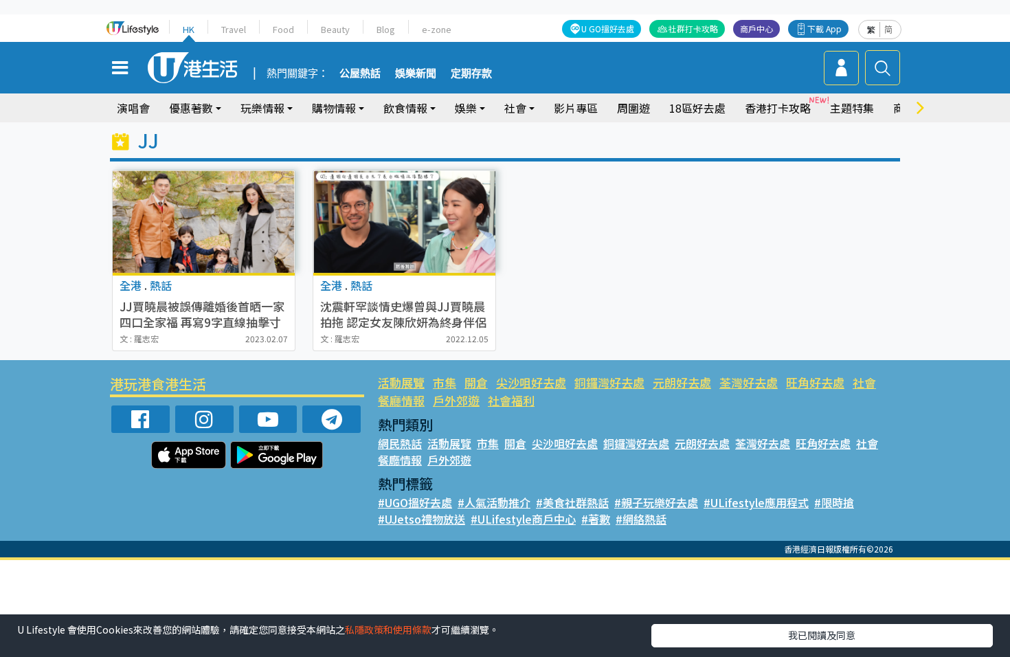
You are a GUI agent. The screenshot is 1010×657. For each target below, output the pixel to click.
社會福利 (511, 400)
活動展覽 (401, 382)
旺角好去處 (815, 382)
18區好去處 (697, 108)
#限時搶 (834, 502)
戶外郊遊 (456, 400)
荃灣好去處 (748, 382)
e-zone (436, 29)
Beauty (335, 29)
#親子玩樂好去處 (656, 502)
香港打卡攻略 (778, 108)
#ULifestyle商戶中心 (523, 519)
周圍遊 (633, 108)
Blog (386, 29)
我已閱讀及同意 (821, 635)
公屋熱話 (360, 73)
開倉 (476, 382)
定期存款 (471, 73)
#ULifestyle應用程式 (756, 502)
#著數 (595, 519)
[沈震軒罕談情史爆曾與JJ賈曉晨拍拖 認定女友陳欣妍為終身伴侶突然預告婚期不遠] (404, 221)
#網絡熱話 (641, 519)
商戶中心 (756, 28)
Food (283, 29)
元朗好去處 (682, 382)
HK (188, 29)
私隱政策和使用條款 (388, 629)
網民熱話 (400, 443)
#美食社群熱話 (572, 502)
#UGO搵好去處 (415, 502)
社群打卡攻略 (693, 28)
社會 (864, 382)
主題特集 (852, 108)
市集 (444, 382)
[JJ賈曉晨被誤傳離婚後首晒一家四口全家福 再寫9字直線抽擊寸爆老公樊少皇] (204, 221)
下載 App (824, 28)
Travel (233, 29)
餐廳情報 (401, 400)
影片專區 (576, 108)
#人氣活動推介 (494, 502)
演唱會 (133, 108)
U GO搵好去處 (607, 28)
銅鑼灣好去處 (609, 382)
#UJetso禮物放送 (421, 519)
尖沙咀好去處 (531, 382)
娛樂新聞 (415, 73)
